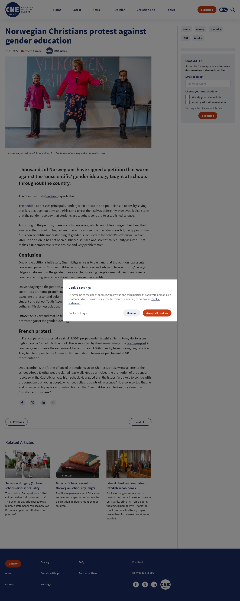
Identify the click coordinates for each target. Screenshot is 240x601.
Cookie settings (78, 313)
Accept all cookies (157, 313)
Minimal (132, 313)
